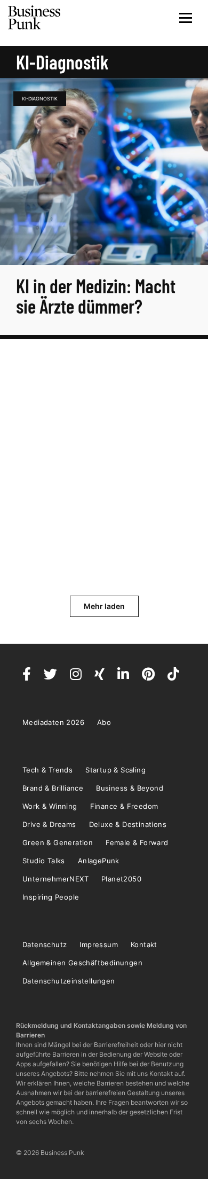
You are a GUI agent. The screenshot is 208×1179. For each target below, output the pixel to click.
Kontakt (144, 944)
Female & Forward (137, 842)
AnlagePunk (98, 860)
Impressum (98, 944)
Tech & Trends (47, 770)
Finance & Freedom (124, 806)
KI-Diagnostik (40, 98)
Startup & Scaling (115, 770)
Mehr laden (104, 606)
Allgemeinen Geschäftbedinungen (82, 962)
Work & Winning (49, 806)
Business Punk (34, 17)
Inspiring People (50, 897)
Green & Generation (57, 842)
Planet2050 (121, 879)
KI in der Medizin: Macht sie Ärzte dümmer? (95, 295)
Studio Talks (43, 860)
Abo (104, 722)
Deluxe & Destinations (127, 824)
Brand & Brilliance (52, 788)
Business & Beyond (129, 788)
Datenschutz (44, 944)
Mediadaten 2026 (53, 722)
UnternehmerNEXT (55, 879)
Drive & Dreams (49, 824)
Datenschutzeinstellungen (68, 981)
